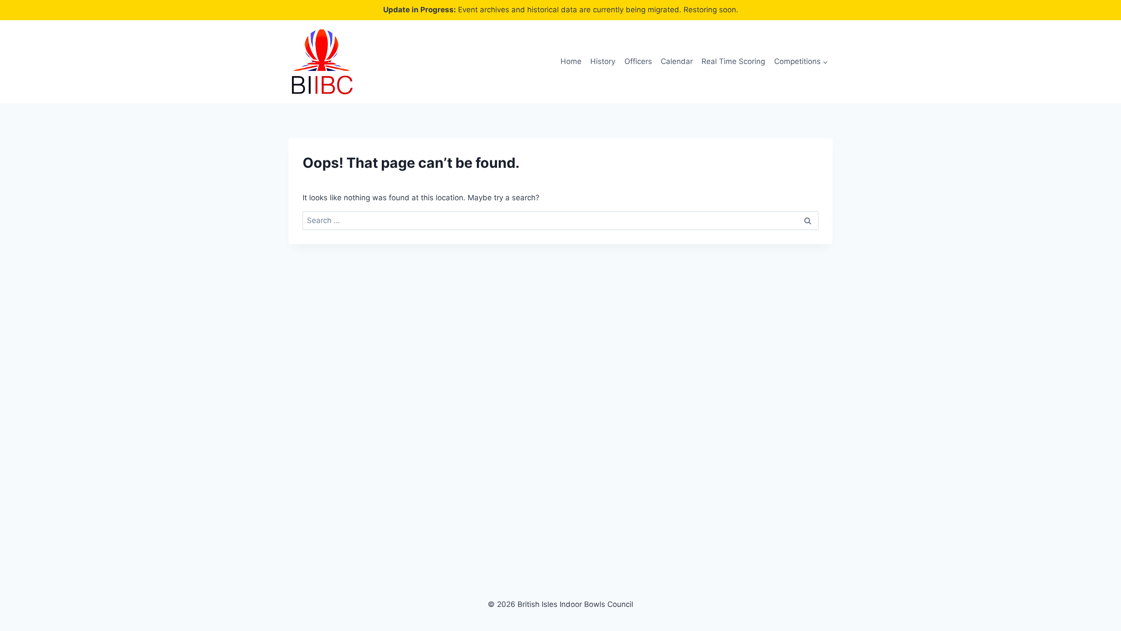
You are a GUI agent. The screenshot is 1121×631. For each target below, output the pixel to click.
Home (571, 61)
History (602, 61)
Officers (638, 61)
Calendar (677, 61)
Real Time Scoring (733, 61)
